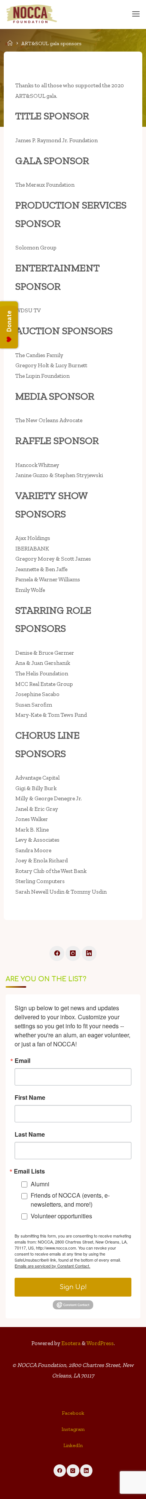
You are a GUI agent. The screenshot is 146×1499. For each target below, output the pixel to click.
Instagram (73, 1429)
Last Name (30, 1134)
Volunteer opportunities (61, 1216)
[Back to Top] (73, 1415)
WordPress (100, 1343)
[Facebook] (56, 953)
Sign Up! (73, 1287)
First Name (30, 1098)
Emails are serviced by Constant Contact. (52, 1266)
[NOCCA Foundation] (32, 14)
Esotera (70, 1343)
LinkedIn (73, 1445)
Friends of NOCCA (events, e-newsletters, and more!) (70, 1200)
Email (22, 1061)
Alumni (40, 1184)
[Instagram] (73, 953)
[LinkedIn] (89, 953)
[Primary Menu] (135, 14)
